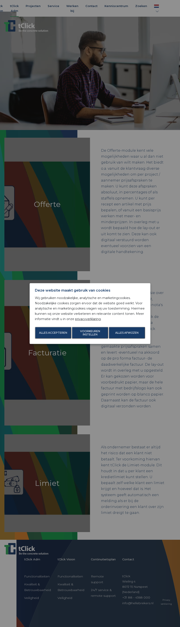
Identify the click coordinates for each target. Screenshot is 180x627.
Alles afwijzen (127, 332)
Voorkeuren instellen (90, 333)
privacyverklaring (88, 319)
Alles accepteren (53, 332)
